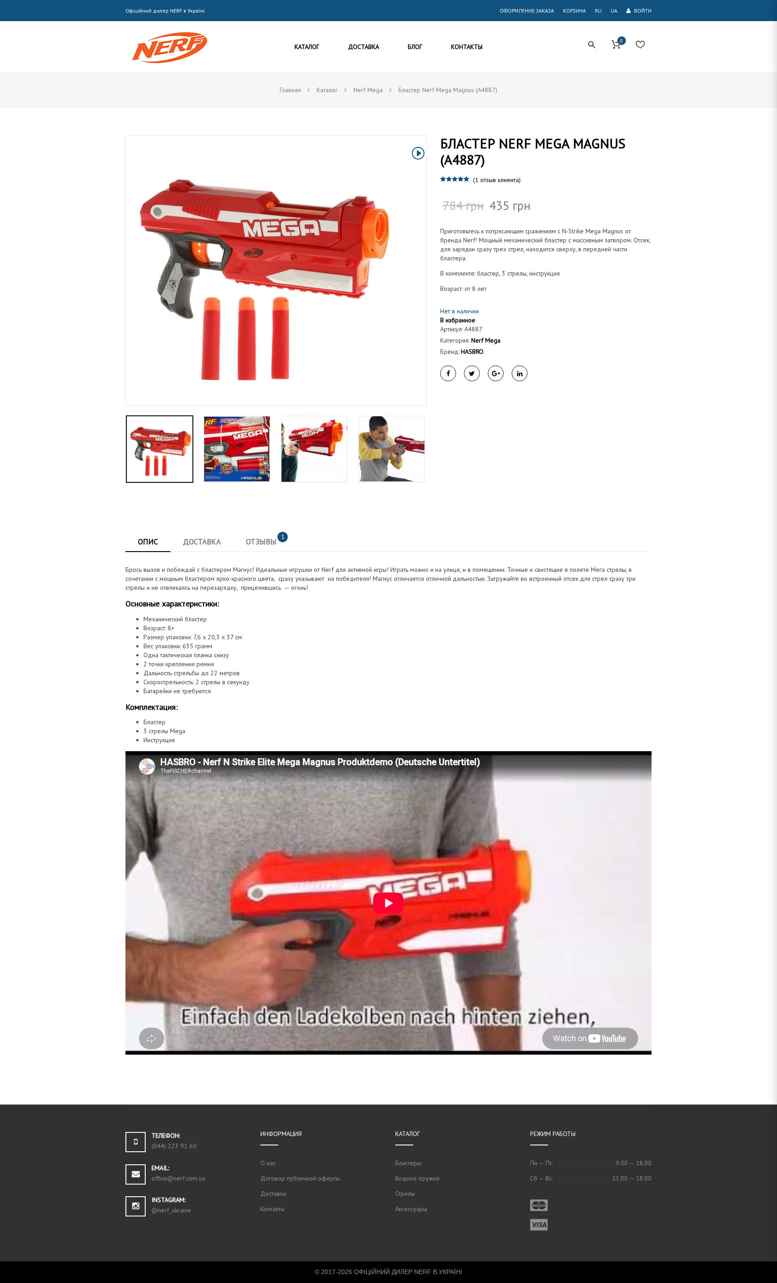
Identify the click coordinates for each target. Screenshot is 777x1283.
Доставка (273, 1193)
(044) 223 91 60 (174, 1146)
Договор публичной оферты (300, 1178)
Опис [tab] (148, 542)
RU (598, 10)
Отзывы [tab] (265, 539)
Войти (642, 10)
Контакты (272, 1209)
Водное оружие (417, 1178)
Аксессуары (411, 1209)
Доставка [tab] (202, 542)
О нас (268, 1163)
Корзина (574, 10)
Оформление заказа (527, 10)
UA (614, 10)
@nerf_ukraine (171, 1210)
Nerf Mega (485, 340)
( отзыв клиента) (497, 180)
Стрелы (405, 1193)
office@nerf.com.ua (178, 1178)
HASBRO (472, 351)
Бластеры (408, 1163)
